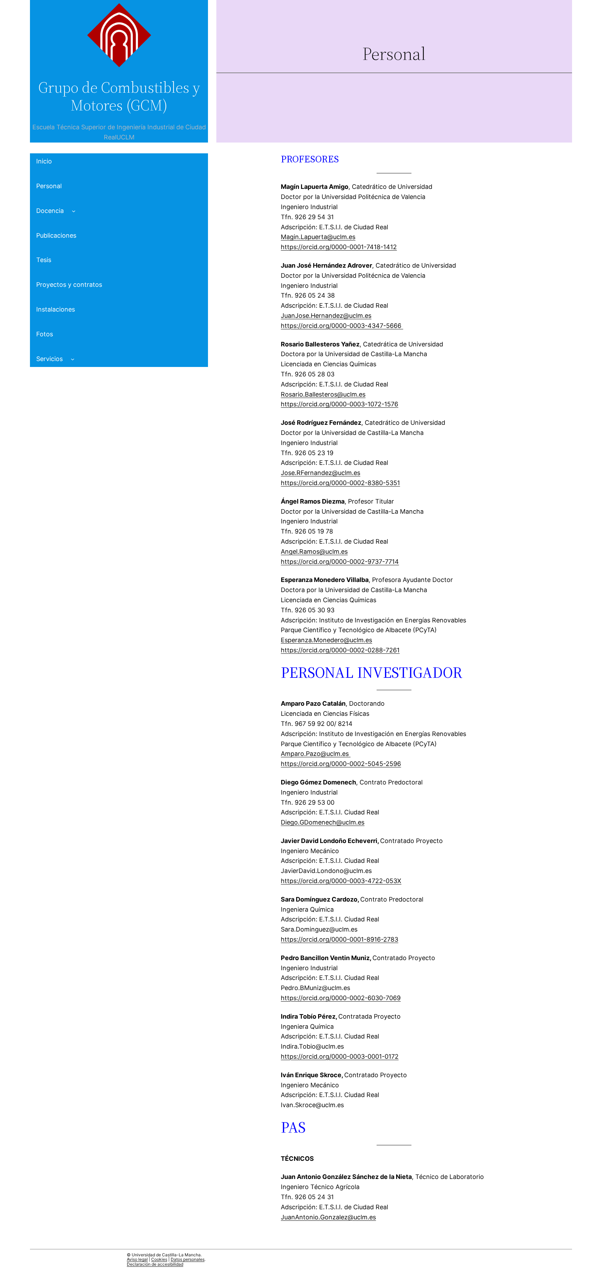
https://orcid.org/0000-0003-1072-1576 (339, 404)
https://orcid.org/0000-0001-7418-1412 (339, 247)
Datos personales (187, 1259)
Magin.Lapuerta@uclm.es (318, 236)
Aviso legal (137, 1259)
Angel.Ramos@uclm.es (314, 551)
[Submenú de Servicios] (73, 359)
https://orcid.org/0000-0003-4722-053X (341, 880)
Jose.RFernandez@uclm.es (320, 472)
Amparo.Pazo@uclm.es (315, 753)
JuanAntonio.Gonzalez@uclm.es (328, 1217)
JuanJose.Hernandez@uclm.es (326, 315)
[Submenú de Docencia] (74, 211)
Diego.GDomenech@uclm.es (322, 822)
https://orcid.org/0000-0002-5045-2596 (341, 763)
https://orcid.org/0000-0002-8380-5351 (340, 482)
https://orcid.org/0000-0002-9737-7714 (340, 561)
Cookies (159, 1259)
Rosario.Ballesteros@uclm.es (323, 394)
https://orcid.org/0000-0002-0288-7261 (340, 650)
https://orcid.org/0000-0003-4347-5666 (342, 325)
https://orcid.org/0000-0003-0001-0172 (340, 1056)
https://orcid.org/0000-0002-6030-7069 (341, 998)
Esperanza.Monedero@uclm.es (326, 640)
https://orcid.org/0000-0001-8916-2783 (339, 939)
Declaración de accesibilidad (155, 1264)
